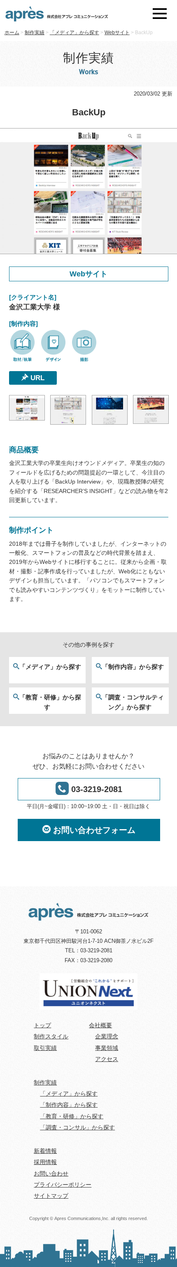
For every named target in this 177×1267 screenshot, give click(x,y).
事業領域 (106, 1048)
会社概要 (100, 1025)
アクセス (106, 1059)
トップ (42, 1025)
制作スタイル (51, 1036)
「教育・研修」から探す (50, 702)
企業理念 (106, 1036)
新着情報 (45, 1151)
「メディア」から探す (50, 666)
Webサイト (88, 274)
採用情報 (45, 1162)
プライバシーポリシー (62, 1184)
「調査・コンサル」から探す (77, 1127)
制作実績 (45, 1082)
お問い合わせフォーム (93, 830)
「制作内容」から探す (133, 666)
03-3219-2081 (95, 789)
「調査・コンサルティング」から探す (133, 702)
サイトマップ (51, 1195)
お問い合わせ (51, 1173)
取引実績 (45, 1048)
